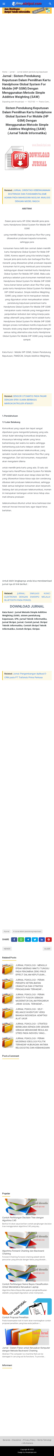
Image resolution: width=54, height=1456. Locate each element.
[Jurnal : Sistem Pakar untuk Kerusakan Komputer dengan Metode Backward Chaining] (27, 1344)
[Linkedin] (42, 939)
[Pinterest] (49, 939)
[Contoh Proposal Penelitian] (27, 1314)
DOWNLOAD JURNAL (27, 606)
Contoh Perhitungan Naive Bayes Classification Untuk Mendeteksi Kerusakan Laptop (25, 1285)
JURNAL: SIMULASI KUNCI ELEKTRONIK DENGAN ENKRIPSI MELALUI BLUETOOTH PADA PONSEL (27, 596)
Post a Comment (46, 102)
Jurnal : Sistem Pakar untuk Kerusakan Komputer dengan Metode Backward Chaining (26, 1349)
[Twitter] (21, 939)
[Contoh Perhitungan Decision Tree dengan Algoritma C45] (27, 1214)
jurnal (7, 931)
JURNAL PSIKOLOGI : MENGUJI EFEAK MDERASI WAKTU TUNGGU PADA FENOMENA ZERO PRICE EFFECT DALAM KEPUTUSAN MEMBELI (32, 970)
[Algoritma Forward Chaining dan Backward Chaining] (27, 1247)
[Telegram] (28, 939)
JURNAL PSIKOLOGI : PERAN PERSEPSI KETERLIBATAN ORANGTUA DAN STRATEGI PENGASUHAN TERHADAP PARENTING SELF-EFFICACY (30, 985)
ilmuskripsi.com (31, 1452)
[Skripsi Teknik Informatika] (27, 3)
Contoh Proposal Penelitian (15, 1317)
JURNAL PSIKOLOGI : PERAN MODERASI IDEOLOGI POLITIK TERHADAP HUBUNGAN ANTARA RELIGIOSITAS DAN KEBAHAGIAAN (33, 1043)
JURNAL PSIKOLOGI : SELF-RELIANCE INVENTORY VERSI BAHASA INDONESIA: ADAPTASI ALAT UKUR (31, 1014)
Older (47, 949)
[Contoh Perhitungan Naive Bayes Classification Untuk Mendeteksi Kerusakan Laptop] (27, 1280)
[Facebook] (14, 939)
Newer (7, 949)
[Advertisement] (27, 41)
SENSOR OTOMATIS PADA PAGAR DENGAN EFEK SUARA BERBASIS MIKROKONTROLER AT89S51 (25, 400)
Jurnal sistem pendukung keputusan (28, 931)
